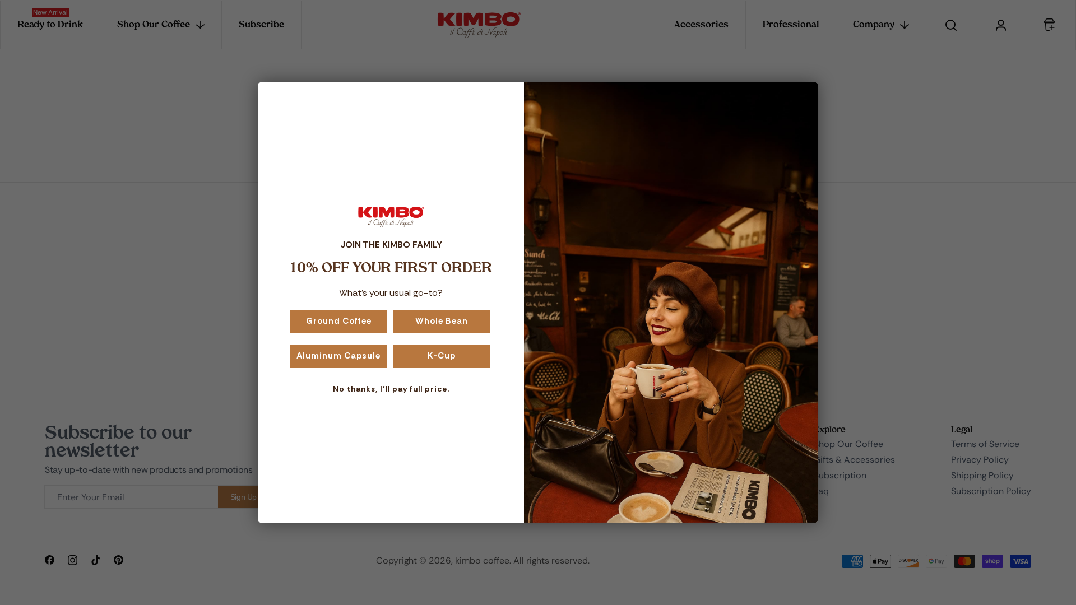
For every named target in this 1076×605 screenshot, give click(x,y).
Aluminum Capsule (338, 355)
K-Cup (442, 355)
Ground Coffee (339, 321)
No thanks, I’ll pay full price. (391, 389)
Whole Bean (441, 321)
